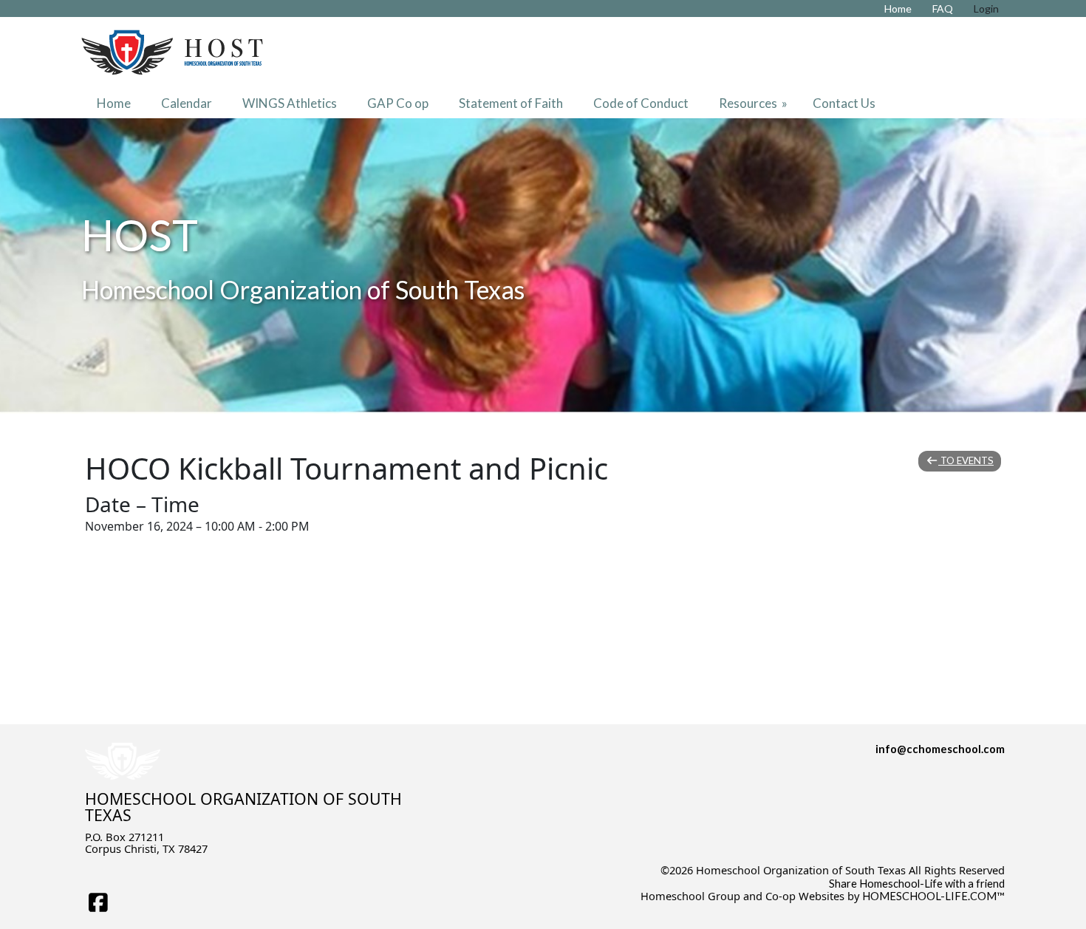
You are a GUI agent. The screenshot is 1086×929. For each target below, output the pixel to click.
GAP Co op (397, 103)
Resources (754, 103)
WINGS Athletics (289, 103)
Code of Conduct (641, 103)
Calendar (186, 103)
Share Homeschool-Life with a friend (917, 883)
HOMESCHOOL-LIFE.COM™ (933, 896)
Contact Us (844, 103)
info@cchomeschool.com (940, 749)
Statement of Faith (511, 103)
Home (114, 103)
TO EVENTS (966, 460)
